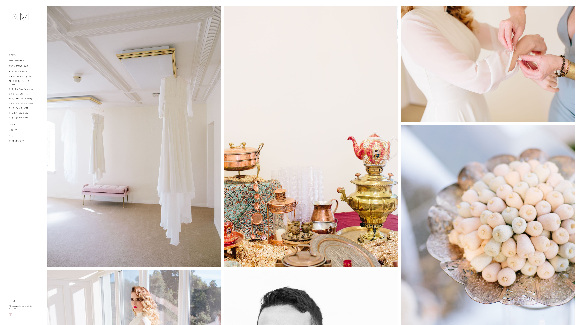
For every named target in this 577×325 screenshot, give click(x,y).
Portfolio (15, 60)
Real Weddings (18, 66)
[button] (23, 60)
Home (12, 55)
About (13, 130)
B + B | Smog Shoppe (18, 94)
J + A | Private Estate (18, 113)
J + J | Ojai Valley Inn (18, 117)
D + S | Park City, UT (18, 108)
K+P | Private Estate (18, 71)
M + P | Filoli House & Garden (19, 83)
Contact (14, 125)
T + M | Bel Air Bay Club (20, 76)
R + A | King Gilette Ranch (21, 103)
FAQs (12, 136)
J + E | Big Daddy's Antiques (22, 89)
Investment (16, 141)
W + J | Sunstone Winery (20, 99)
